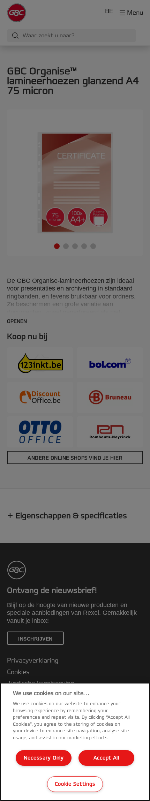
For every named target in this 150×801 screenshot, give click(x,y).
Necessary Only (44, 758)
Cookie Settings (75, 784)
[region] (75, 742)
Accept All (106, 758)
